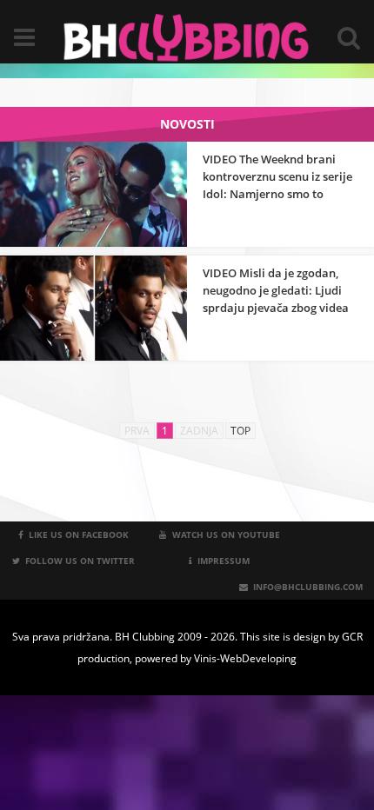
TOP (240, 430)
